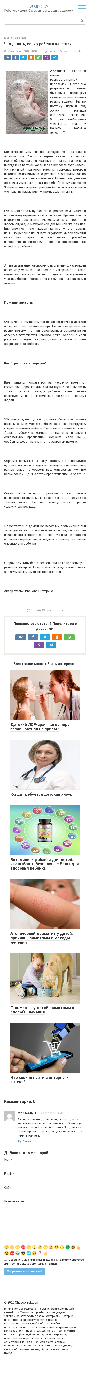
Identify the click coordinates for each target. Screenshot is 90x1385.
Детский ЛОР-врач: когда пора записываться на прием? (39, 726)
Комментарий (14, 1201)
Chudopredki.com (39, 6)
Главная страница (15, 37)
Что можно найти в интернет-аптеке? (39, 1079)
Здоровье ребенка (55, 51)
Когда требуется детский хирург (42, 794)
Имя (8, 1160)
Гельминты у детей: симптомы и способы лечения (42, 1009)
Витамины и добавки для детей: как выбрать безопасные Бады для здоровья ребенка (44, 864)
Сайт (7, 1187)
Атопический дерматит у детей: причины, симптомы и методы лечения (41, 938)
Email (9, 1174)
